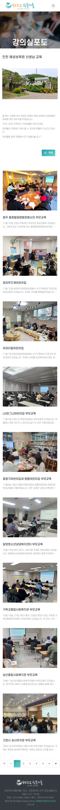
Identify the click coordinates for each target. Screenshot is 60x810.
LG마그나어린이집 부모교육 (19, 413)
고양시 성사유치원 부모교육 (19, 740)
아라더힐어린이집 (13, 348)
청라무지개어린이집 (14, 283)
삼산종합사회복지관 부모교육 (20, 675)
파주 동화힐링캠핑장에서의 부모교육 (24, 217)
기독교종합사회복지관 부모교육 (21, 609)
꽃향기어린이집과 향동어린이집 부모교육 (27, 479)
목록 (50, 152)
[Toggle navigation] (53, 5)
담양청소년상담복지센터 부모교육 (23, 544)
